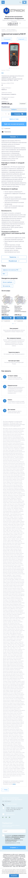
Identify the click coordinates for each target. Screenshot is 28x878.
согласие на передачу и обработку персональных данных (15, 836)
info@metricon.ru (13, 25)
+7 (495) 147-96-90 (12, 23)
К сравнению (7, 128)
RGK (2, 73)
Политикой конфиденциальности (12, 839)
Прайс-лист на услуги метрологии (14, 124)
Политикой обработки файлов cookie (17, 873)
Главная (3, 29)
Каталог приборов (11, 29)
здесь (14, 784)
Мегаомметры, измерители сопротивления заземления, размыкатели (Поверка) (20, 309)
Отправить (13, 847)
